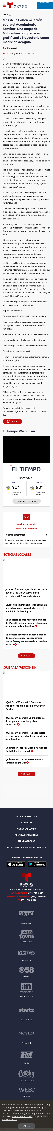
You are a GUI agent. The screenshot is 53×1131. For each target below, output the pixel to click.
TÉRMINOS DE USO (26, 841)
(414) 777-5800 (38, 896)
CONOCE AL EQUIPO (26, 828)
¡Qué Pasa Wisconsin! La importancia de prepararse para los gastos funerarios (25, 721)
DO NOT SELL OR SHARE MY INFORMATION (26, 847)
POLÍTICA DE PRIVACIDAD (26, 835)
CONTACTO (26, 822)
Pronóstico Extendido (26, 501)
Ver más (25, 656)
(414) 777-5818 (35, 893)
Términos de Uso (17, 543)
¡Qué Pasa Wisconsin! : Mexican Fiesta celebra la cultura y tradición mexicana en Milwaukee (26, 736)
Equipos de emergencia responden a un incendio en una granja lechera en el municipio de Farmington (26, 608)
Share (14, 421)
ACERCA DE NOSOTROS (26, 816)
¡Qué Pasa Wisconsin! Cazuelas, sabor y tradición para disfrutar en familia (25, 705)
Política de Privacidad (34, 543)
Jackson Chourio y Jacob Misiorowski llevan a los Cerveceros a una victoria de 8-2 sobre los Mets (26, 592)
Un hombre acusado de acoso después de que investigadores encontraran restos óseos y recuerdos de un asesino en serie (26, 639)
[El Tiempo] (26, 472)
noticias (7, 14)
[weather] (8, 488)
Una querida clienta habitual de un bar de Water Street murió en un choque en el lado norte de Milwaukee (26, 623)
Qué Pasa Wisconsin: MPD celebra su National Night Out (24, 761)
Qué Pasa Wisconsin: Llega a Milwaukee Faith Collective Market (26, 749)
